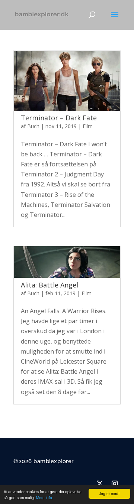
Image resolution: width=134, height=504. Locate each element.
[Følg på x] (100, 484)
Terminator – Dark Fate (59, 117)
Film (88, 126)
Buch (33, 126)
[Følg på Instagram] (115, 484)
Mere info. (44, 497)
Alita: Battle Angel (49, 284)
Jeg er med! (109, 493)
